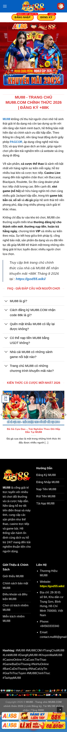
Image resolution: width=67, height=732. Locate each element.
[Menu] (5, 6)
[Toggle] (6, 301)
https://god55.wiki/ (31, 279)
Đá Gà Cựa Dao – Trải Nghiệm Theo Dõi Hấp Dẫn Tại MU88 (33, 431)
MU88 (6, 119)
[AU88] (33, 716)
